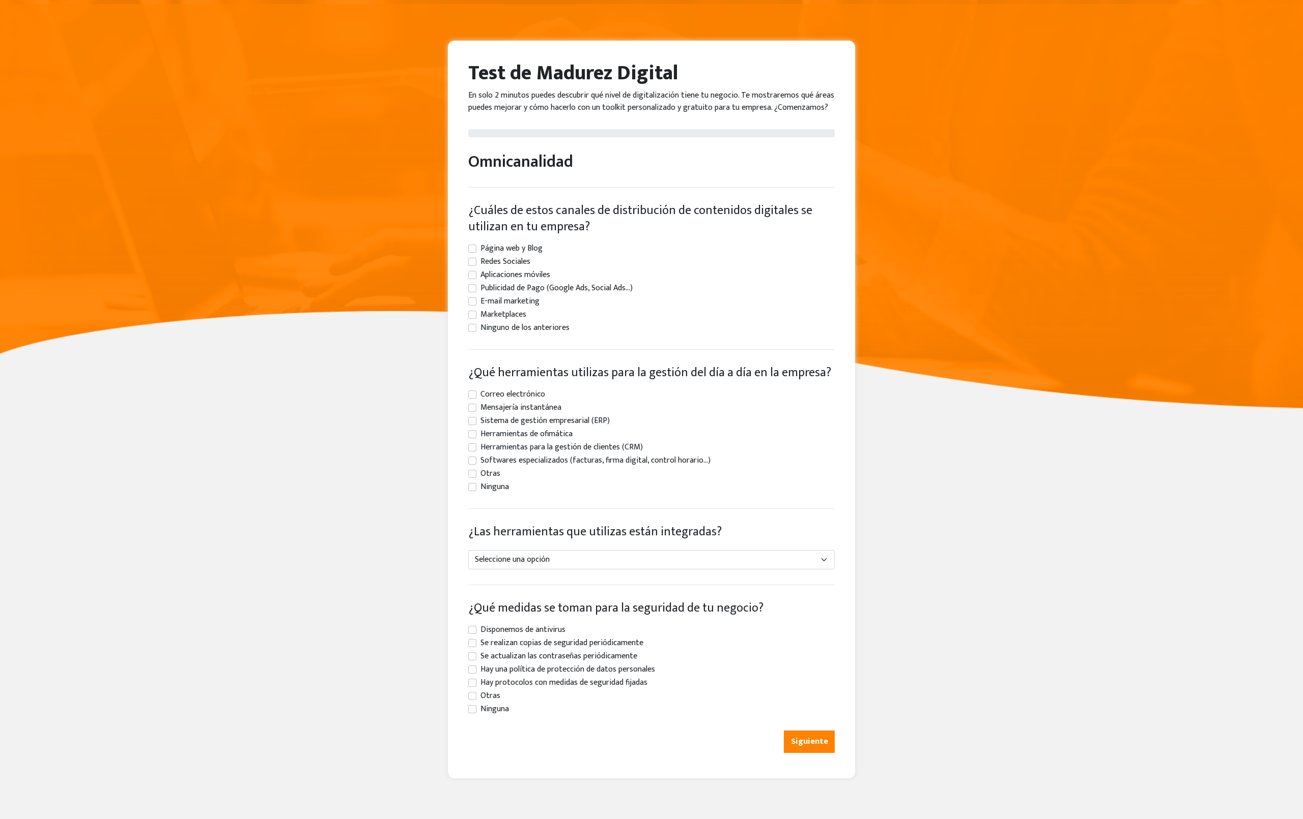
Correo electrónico (512, 394)
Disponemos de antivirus (522, 630)
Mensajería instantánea (520, 408)
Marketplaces (503, 315)
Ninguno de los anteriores (525, 328)
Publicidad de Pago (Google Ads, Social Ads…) (556, 288)
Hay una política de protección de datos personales (567, 669)
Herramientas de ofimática (526, 434)
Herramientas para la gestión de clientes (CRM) (561, 447)
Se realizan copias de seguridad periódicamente (561, 643)
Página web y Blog (511, 248)
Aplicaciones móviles (515, 275)
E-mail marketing (510, 301)
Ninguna (494, 487)
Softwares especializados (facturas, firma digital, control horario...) (595, 460)
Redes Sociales (505, 262)
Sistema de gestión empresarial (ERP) (545, 421)
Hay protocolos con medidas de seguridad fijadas (563, 683)
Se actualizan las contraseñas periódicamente (558, 656)
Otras (490, 474)
